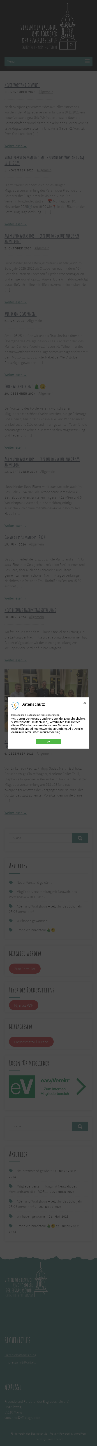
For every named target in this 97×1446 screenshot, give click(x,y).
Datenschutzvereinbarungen (43, 715)
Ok (48, 741)
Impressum (17, 715)
